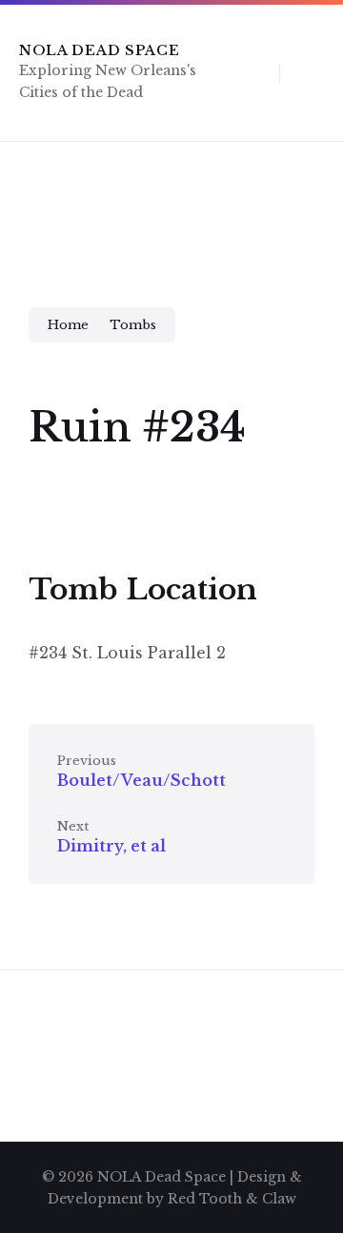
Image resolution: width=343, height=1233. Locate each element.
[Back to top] (300, 1161)
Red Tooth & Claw (232, 1198)
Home (68, 325)
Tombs (133, 325)
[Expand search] (251, 72)
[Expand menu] (311, 72)
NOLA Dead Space (99, 50)
